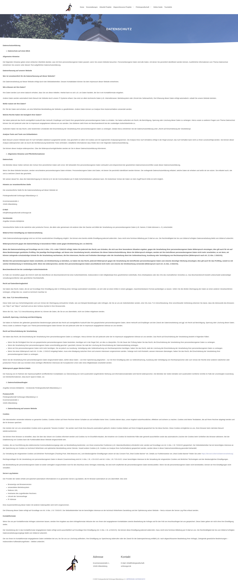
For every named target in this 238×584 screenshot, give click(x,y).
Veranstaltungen (92, 7)
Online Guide (158, 7)
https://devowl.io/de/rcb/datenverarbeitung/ (217, 454)
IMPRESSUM (130, 579)
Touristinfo (168, 7)
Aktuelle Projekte (105, 7)
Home (82, 7)
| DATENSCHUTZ (139, 579)
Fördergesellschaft (142, 7)
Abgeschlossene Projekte (122, 7)
